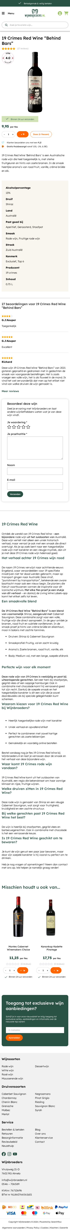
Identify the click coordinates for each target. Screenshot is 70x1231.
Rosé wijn (7, 1074)
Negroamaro (42, 1093)
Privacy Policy (33, 1227)
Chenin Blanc (9, 1102)
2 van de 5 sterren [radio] (14, 427)
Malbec (6, 1110)
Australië (11, 215)
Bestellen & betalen (13, 1129)
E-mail (11, 480)
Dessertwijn (42, 1066)
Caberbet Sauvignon (14, 1093)
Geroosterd (24, 227)
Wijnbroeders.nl (11, 756)
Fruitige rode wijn (29, 238)
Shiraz (9, 204)
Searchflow (56, 1222)
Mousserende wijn (12, 1078)
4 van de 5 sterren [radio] (23, 427)
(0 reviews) (26, 964)
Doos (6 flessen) (41, 134)
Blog (37, 1129)
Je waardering (17, 422)
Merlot (5, 1114)
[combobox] (35, 25)
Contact (40, 1141)
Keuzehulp (8, 1145)
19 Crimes (34, 533)
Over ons (40, 1133)
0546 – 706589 (10, 1184)
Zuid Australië (14, 249)
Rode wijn (12, 238)
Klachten (54, 1227)
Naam (11, 465)
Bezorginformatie (12, 1137)
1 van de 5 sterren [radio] (9, 427)
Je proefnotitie (17, 434)
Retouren (7, 1133)
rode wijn (20, 537)
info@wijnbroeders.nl (14, 1180)
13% (8, 192)
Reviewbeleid (9, 1141)
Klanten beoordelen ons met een (24, 142)
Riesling (39, 1102)
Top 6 (21, 261)
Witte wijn (8, 1070)
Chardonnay (9, 1098)
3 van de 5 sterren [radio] (19, 427)
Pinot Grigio (42, 1098)
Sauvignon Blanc (45, 1106)
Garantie (64, 1227)
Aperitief (11, 227)
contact (63, 864)
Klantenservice (44, 1137)
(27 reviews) (22, 48)
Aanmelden (14, 1037)
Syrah (38, 1110)
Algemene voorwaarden (13, 1227)
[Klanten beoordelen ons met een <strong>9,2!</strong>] (3, 142)
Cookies (44, 1227)
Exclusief (11, 261)
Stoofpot (37, 227)
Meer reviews (10, 391)
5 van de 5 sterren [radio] (28, 427)
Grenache (7, 1106)
